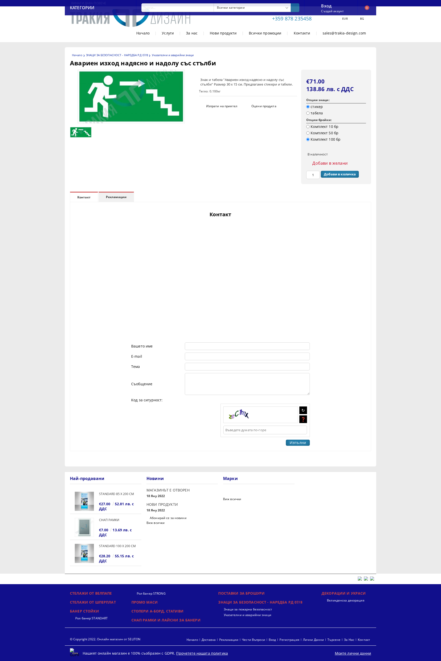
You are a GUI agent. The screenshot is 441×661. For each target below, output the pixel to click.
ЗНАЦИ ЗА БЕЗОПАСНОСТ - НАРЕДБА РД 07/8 (117, 55)
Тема (135, 366)
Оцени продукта (263, 106)
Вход (326, 5)
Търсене (333, 640)
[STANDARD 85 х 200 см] (84, 501)
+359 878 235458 (292, 18)
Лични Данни (313, 640)
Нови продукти (223, 33)
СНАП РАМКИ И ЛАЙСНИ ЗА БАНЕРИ (166, 620)
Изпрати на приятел (221, 106)
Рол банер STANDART (91, 618)
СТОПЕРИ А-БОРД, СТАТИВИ (157, 611)
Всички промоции (265, 33)
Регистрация (289, 640)
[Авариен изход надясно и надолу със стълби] (131, 121)
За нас (192, 33)
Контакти (302, 33)
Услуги (168, 33)
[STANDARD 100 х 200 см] (84, 553)
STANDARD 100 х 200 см (117, 546)
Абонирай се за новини (168, 518)
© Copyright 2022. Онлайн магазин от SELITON (105, 639)
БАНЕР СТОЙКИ (84, 611)
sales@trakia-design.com (344, 33)
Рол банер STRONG (151, 593)
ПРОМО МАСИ (144, 602)
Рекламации (116, 197)
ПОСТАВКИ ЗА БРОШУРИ (241, 593)
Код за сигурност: (147, 400)
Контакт (84, 197)
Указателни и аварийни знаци (173, 55)
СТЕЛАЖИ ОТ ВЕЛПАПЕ (91, 593)
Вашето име (142, 346)
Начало (143, 33)
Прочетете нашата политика (202, 653)
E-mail (136, 356)
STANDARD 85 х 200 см (116, 494)
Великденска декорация (345, 600)
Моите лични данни (353, 653)
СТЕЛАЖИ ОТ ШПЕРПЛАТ (93, 602)
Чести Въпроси (253, 640)
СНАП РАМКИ (109, 520)
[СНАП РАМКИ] (84, 527)
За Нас (349, 640)
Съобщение (141, 383)
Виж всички (155, 523)
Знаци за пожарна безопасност (248, 609)
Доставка (209, 640)
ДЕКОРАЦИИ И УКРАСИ (344, 593)
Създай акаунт (332, 11)
